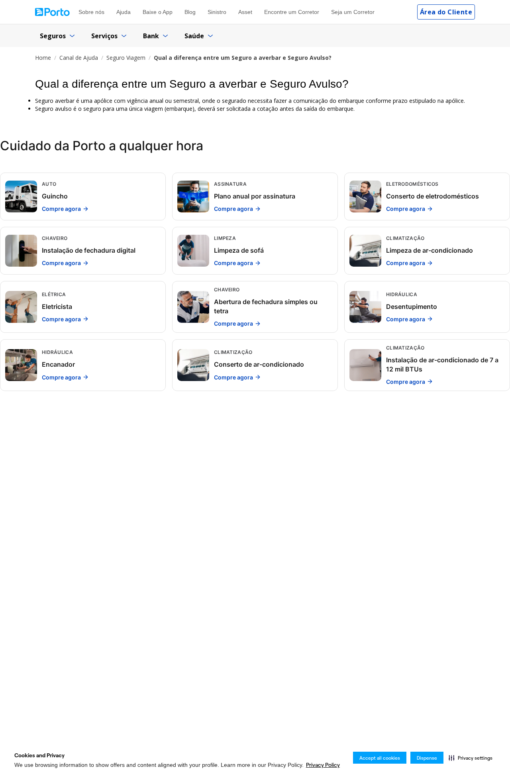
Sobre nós (91, 12)
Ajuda (123, 12)
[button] (470, 757)
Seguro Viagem (125, 57)
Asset (245, 12)
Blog (190, 12)
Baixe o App (158, 12)
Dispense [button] (427, 757)
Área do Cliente (446, 12)
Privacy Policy (323, 765)
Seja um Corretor (353, 12)
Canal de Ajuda (78, 57)
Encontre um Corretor (291, 12)
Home (43, 57)
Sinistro (217, 12)
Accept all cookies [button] (379, 757)
